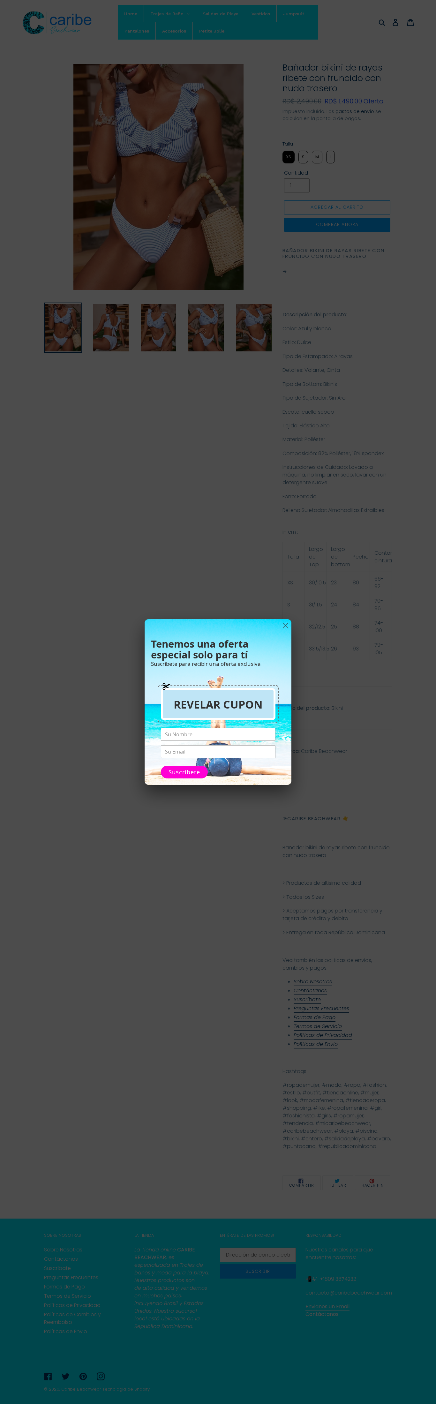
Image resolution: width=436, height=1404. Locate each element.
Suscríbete (184, 772)
